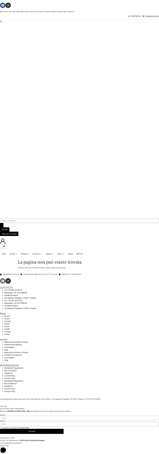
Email (2, 421)
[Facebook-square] (2, 281)
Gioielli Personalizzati (13, 344)
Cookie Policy (9, 376)
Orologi (7, 321)
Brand (6, 316)
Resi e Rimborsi (10, 370)
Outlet (6, 324)
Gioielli (7, 318)
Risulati (5, 229)
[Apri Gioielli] (16, 254)
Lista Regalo (9, 347)
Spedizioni (8, 373)
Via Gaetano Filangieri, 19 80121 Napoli (20, 298)
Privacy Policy (9, 378)
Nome (2, 415)
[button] (79, 449)
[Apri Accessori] (41, 254)
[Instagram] (8, 5)
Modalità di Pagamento (13, 368)
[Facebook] (2, 5)
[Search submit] (1, 225)
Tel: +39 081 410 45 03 (13, 290)
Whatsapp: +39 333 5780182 (15, 293)
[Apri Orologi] (28, 254)
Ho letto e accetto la (15, 428)
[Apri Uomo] (63, 254)
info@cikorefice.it (11, 295)
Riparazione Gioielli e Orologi (16, 342)
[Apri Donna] (53, 254)
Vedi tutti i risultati (9, 234)
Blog (6, 350)
